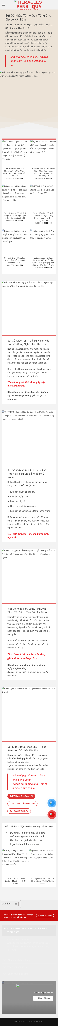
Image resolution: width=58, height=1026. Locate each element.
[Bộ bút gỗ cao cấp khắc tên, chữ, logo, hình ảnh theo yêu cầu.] (29, 714)
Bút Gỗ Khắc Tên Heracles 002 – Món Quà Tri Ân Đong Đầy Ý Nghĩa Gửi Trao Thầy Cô (43, 172)
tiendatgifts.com (23, 943)
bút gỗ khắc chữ (20, 769)
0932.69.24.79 (22, 939)
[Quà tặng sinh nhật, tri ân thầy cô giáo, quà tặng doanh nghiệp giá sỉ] (29, 100)
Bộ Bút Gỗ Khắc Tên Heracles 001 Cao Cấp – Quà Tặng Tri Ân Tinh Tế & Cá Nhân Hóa (14, 172)
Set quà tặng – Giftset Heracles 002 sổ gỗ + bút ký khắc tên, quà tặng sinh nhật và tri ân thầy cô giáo (43, 261)
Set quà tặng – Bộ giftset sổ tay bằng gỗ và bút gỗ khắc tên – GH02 (14, 260)
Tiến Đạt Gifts (37, 769)
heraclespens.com (41, 943)
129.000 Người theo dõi (43, 993)
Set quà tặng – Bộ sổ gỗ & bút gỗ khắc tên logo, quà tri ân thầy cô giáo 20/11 (15, 215)
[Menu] (3, 4)
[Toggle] (7, 833)
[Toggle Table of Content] (15, 904)
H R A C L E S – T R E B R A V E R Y (28, 1022)
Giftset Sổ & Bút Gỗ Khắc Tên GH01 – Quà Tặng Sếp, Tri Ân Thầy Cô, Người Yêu (43, 216)
